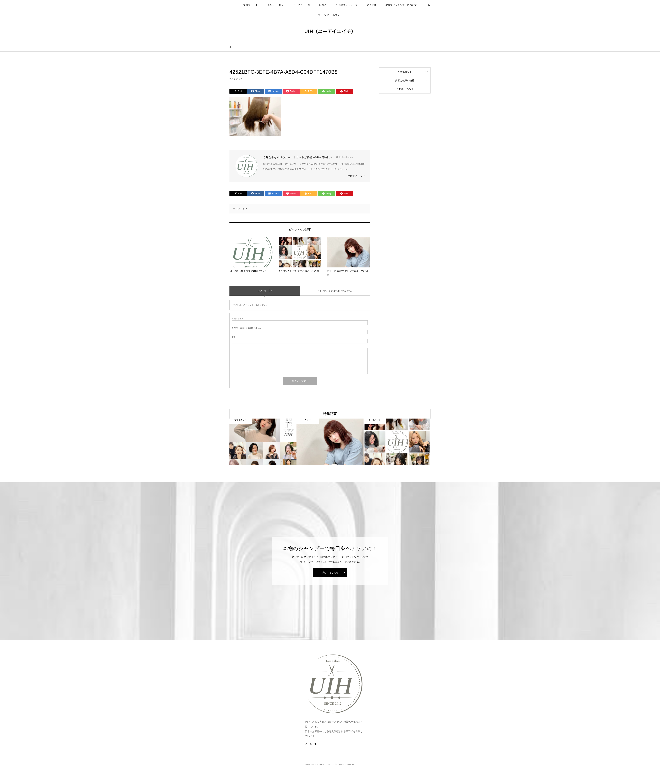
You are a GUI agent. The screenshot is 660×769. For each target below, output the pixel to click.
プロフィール (250, 5)
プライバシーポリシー (330, 15)
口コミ (322, 5)
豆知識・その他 (404, 89)
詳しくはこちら (330, 572)
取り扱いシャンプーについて (401, 5)
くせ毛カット (405, 71)
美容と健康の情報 (404, 80)
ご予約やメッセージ (346, 5)
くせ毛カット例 (301, 5)
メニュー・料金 (275, 5)
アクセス (371, 5)
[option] (262, 442)
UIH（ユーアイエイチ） (330, 31)
